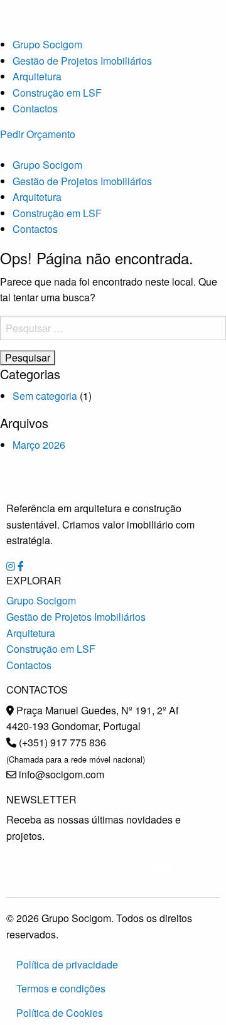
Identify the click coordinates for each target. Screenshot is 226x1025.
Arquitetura (37, 76)
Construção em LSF (57, 92)
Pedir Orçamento (37, 134)
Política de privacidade (67, 964)
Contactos (35, 108)
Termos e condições (60, 988)
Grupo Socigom (47, 44)
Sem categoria (45, 396)
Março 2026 (39, 444)
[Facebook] (21, 566)
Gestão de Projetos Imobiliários (82, 60)
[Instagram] (10, 566)
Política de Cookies (59, 1013)
